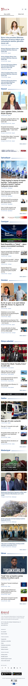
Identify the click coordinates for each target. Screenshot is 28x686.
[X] (8, 668)
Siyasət (4, 89)
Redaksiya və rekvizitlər (6, 641)
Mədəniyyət (5, 450)
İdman (3, 553)
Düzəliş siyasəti (4, 647)
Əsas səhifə (7, 14)
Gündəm (4, 280)
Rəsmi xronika (4, 633)
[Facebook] (5, 668)
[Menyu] (25, 9)
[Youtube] (11, 668)
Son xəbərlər (3, 631)
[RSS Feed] (20, 668)
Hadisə (4, 398)
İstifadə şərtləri (4, 654)
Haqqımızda (3, 639)
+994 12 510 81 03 (4, 623)
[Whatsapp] (2, 668)
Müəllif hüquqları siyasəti (6, 658)
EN (11, 683)
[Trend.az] (5, 9)
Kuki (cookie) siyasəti (5, 660)
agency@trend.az (4, 625)
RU (16, 683)
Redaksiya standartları (6, 645)
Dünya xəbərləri (7, 341)
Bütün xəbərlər (23, 143)
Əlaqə (2, 643)
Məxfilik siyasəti (4, 656)
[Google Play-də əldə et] (17, 673)
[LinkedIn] (17, 668)
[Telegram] (14, 668)
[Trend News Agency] (5, 612)
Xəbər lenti (21, 14)
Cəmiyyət (4, 222)
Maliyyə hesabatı (4, 649)
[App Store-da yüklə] (6, 673)
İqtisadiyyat (5, 158)
